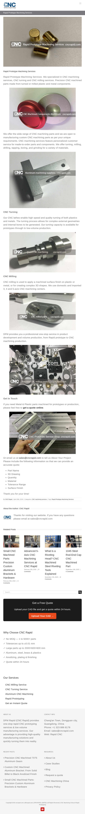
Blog (47, 769)
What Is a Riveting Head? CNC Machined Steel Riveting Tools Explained (53, 562)
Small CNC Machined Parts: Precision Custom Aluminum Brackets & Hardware (20, 783)
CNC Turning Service (16, 689)
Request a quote (54, 775)
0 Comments (69, 571)
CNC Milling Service (15, 684)
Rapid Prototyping (14, 698)
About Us (50, 758)
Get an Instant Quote (16, 703)
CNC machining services (39, 499)
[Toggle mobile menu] (80, 3)
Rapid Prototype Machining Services (63, 499)
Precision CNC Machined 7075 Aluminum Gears (21, 760)
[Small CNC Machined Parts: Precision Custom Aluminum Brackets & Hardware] (11, 536)
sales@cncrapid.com (30, 458)
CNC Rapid (8, 499)
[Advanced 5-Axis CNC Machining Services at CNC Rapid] (32, 536)
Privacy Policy (52, 786)
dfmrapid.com (29, 803)
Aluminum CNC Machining (19, 694)
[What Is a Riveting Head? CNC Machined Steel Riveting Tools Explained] (53, 536)
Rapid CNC (56, 734)
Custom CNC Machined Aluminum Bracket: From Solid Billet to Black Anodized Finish (21, 770)
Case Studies (52, 763)
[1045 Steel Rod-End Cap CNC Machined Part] (74, 536)
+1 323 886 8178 (61, 727)
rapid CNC (18, 724)
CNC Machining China (57, 781)
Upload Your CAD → (42, 616)
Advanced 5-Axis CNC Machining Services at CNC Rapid (31, 559)
